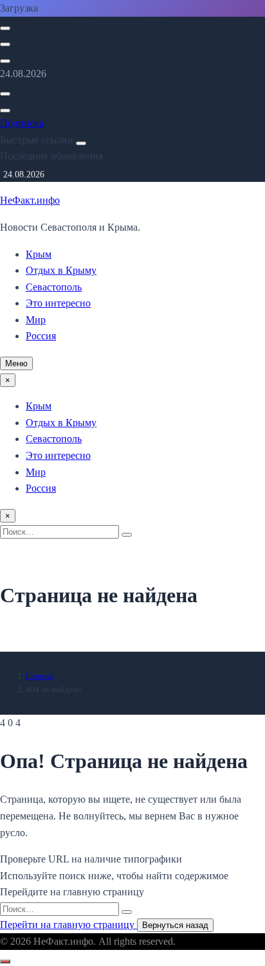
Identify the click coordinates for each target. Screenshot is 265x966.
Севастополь (54, 287)
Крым (38, 254)
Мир (36, 319)
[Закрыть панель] (81, 143)
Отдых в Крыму (61, 270)
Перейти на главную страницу (68, 924)
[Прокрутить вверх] (5, 961)
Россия (41, 335)
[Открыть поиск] (5, 28)
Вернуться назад (175, 925)
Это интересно (58, 303)
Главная (40, 676)
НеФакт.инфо (30, 200)
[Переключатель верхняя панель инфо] (5, 61)
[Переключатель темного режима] (5, 44)
